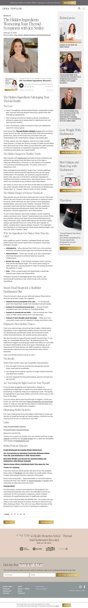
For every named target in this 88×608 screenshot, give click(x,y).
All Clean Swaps (27, 438)
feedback (18, 473)
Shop (20, 586)
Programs (7, 591)
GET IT (70, 248)
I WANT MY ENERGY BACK (70, 190)
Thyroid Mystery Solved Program (16, 430)
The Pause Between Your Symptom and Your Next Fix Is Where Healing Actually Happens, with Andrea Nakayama (70, 79)
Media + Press (23, 589)
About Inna (7, 586)
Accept (66, 605)
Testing (6, 593)
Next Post (9, 522)
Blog (20, 591)
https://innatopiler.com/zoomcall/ (40, 401)
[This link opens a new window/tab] (11, 514)
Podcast (6, 589)
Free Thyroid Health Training (15, 426)
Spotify (46, 481)
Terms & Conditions (41, 589)
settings (57, 606)
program (29, 131)
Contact (21, 593)
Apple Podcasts (35, 481)
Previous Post (46, 522)
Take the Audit (69, 3)
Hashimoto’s (22, 158)
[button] (83, 8)
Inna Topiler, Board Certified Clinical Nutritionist (32, 35)
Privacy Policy (40, 586)
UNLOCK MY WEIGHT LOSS (70, 152)
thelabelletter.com (22, 441)
